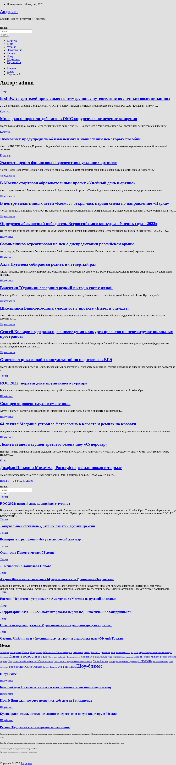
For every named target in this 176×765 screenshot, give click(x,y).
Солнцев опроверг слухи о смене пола (35, 403)
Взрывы (134, 652)
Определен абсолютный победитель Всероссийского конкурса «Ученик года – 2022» (78, 223)
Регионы (145, 661)
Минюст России (159, 656)
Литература (128, 657)
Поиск (4, 27)
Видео (141, 653)
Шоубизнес (13, 59)
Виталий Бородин (164, 653)
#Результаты (36, 652)
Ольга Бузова (60, 661)
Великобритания (123, 652)
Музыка (11, 46)
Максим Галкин (142, 656)
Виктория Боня (150, 653)
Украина (63, 666)
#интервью (67, 653)
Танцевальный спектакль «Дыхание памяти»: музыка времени (47, 526)
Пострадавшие (115, 661)
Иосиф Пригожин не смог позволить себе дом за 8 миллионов (46, 700)
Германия (4, 657)
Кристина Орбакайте (58, 657)
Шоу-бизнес (89, 666)
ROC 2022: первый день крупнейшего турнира (43, 383)
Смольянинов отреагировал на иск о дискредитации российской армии (67, 244)
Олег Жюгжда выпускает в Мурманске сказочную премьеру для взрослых (56, 625)
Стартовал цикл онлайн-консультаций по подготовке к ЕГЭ (56, 359)
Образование (14, 50)
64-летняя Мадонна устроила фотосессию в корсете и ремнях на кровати (68, 424)
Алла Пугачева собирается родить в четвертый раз (48, 264)
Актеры (87, 653)
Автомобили (78, 653)
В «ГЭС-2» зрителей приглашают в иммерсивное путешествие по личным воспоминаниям (85, 98)
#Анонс (3, 652)
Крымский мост (73, 657)
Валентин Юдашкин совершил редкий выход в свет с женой (56, 288)
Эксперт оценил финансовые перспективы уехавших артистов (58, 162)
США (21, 666)
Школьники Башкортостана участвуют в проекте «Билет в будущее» (64, 308)
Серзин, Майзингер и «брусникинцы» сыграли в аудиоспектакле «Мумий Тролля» (62, 638)
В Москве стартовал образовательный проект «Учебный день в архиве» (67, 183)
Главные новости (22, 656)
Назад (3, 480)
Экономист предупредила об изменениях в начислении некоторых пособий (70, 139)
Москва (172, 656)
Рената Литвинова (160, 661)
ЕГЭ (40, 656)
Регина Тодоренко (130, 661)
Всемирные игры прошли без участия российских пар (40, 539)
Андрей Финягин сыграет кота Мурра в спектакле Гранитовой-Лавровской (57, 579)
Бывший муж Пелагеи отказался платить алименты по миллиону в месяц (55, 687)
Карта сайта (14, 62)
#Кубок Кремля (14, 652)
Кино (10, 43)
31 (24, 480)
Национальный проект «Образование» (30, 661)
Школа (72, 666)
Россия (13, 666)
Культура (12, 40)
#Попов (25, 652)
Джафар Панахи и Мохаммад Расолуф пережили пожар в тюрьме (61, 467)
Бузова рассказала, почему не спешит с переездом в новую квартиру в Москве (58, 713)
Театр (10, 56)
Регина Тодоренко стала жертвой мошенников (35, 727)
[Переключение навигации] (1, 25)
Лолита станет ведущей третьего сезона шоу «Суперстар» (54, 444)
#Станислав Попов (53, 652)
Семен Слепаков (33, 666)
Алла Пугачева (100, 652)
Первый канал (100, 661)
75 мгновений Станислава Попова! (26, 566)
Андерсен (9, 11)
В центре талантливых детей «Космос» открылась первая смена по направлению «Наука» (84, 203)
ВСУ (113, 652)
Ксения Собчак (89, 656)
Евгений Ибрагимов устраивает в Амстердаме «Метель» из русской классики (58, 598)
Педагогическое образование (79, 661)
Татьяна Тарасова (50, 667)
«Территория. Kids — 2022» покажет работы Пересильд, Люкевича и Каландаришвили (65, 612)
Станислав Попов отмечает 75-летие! (27, 552)
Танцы (11, 53)
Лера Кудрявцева (115, 657)
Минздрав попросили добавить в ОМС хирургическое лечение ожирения (68, 118)
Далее (29, 480)
